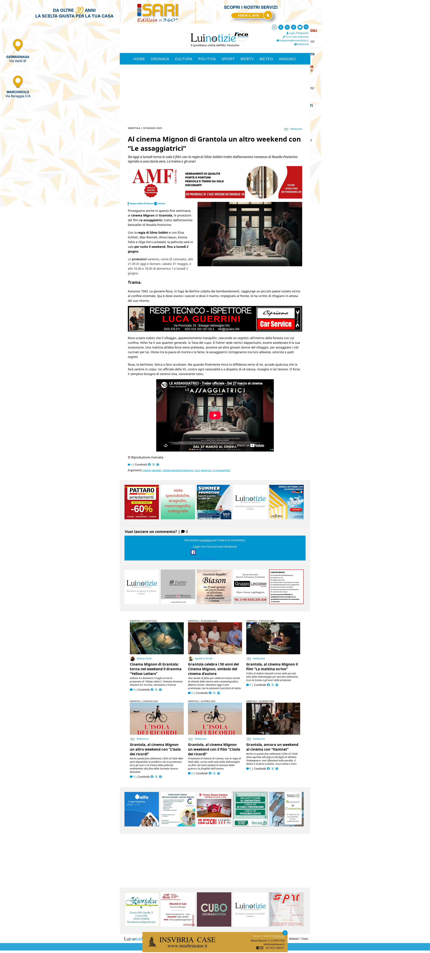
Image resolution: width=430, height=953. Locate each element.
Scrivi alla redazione (297, 36)
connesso (206, 540)
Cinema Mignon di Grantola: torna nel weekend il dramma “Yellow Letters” (156, 669)
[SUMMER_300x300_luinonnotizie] (214, 518)
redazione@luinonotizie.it (294, 40)
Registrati (303, 33)
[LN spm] (286, 925)
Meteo (266, 58)
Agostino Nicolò (203, 658)
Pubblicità (303, 44)
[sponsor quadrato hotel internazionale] (178, 603)
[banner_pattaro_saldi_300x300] (141, 518)
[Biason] (214, 603)
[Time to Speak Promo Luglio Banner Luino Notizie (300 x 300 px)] (286, 518)
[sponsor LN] (250, 518)
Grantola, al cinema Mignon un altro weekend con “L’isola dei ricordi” (155, 749)
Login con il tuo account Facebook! (215, 546)
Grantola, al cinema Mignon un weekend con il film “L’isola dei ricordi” (214, 749)
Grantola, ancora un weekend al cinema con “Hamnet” (272, 747)
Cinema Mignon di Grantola (178, 470)
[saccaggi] (286, 603)
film (197, 470)
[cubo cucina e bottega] (214, 925)
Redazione (296, 128)
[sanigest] (178, 518)
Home (139, 58)
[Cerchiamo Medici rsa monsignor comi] (178, 825)
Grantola (206, 470)
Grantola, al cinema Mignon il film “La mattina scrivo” (272, 666)
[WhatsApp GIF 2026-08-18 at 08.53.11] (215, 951)
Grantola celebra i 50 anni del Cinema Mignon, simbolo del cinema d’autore (213, 669)
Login (291, 33)
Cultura (183, 58)
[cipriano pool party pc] (215, 330)
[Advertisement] (215, 99)
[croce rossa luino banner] (214, 825)
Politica (207, 58)
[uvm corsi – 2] (201, 197)
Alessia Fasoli (144, 658)
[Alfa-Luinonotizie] (141, 825)
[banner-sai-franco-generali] (178, 925)
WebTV (247, 58)
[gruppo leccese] (250, 603)
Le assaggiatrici (221, 470)
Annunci (287, 58)
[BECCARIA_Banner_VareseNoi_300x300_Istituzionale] (250, 825)
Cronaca (160, 58)
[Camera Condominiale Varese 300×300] (286, 825)
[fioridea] (141, 925)
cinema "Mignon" (152, 470)
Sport (228, 58)
